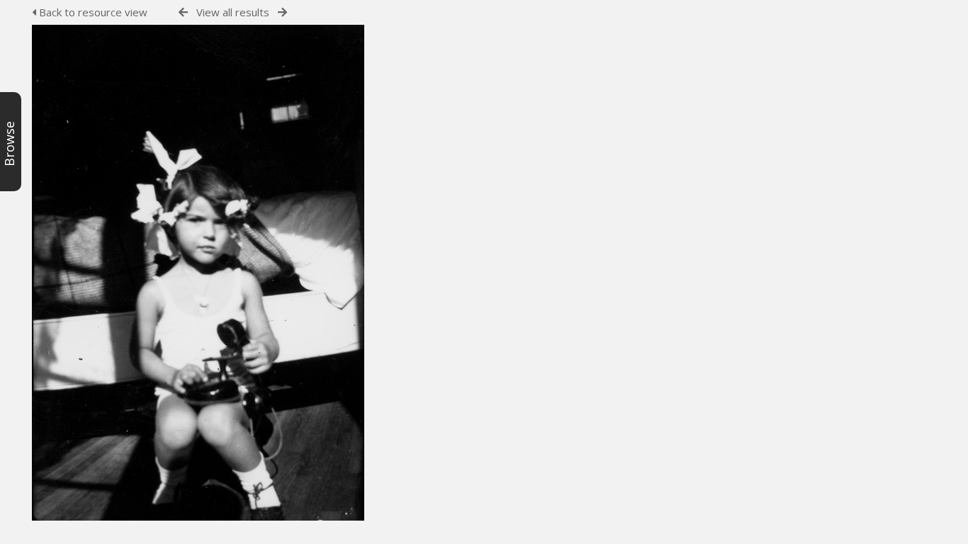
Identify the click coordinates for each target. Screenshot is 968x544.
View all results (232, 12)
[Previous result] (183, 12)
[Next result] (282, 12)
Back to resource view (91, 12)
